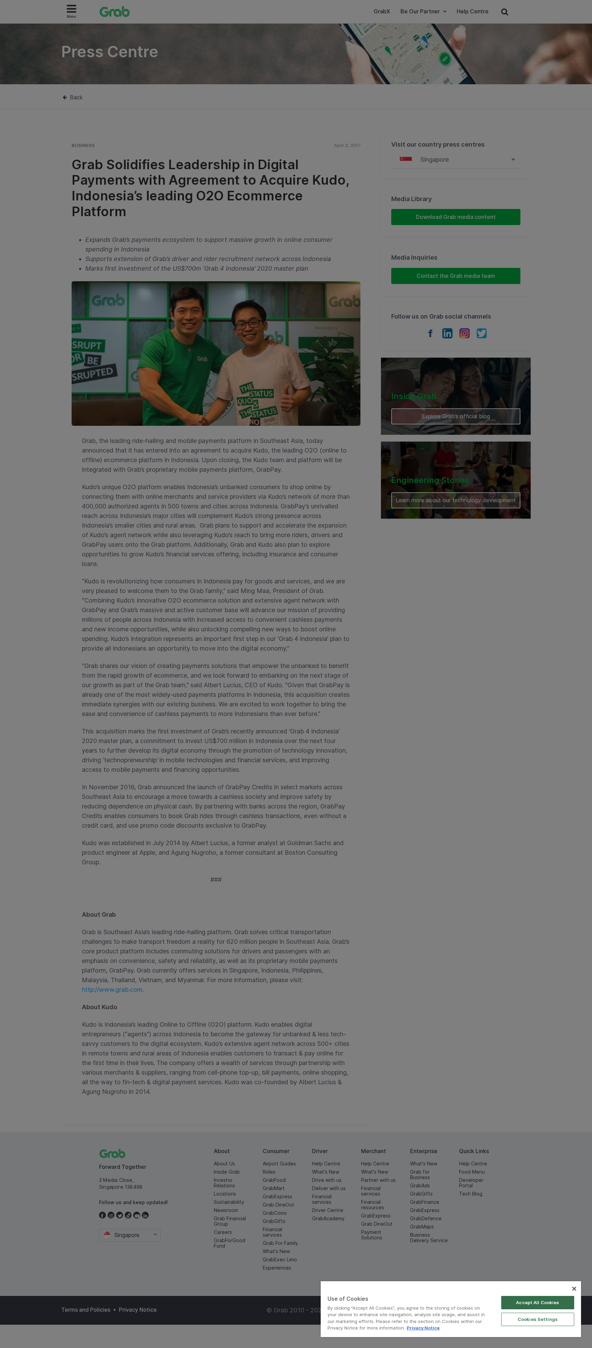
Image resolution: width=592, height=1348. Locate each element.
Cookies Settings (538, 1319)
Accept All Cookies (537, 1302)
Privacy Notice (423, 1328)
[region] (451, 1309)
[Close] (574, 1289)
